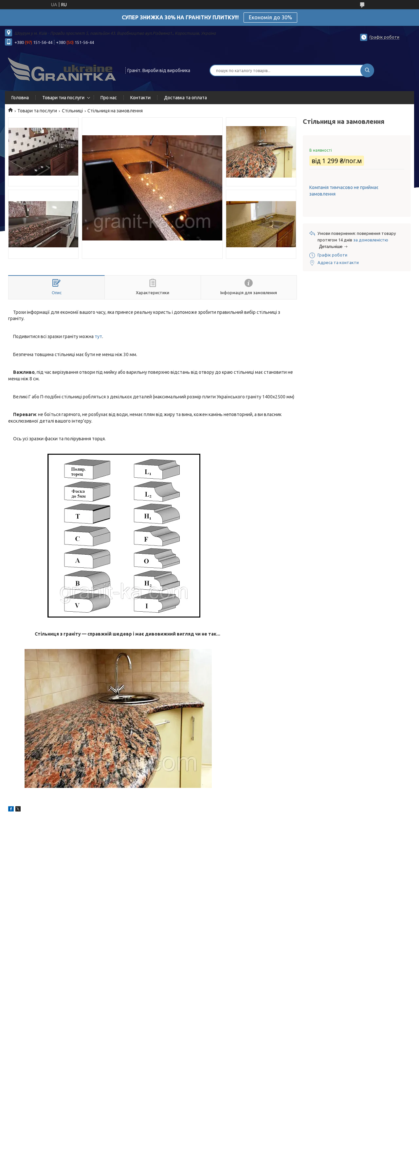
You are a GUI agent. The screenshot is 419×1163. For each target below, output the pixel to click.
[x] (18, 809)
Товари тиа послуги (63, 97)
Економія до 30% (270, 17)
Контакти (140, 97)
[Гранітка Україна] (62, 69)
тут (98, 336)
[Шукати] (367, 70)
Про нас (108, 97)
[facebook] (11, 809)
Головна (20, 97)
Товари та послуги (37, 110)
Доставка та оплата (185, 97)
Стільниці (72, 110)
